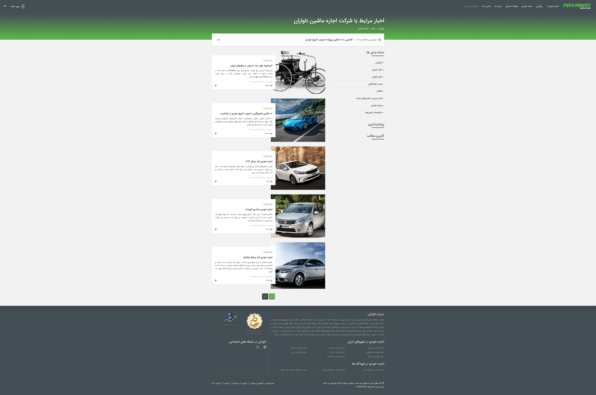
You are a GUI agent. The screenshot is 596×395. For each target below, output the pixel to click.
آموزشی (378, 62)
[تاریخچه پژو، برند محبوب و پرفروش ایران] (298, 52)
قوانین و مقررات (256, 383)
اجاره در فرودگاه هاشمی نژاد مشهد (293, 369)
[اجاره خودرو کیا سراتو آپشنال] (298, 244)
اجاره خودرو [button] (553, 6)
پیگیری (539, 6)
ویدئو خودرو (376, 105)
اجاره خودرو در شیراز (375, 356)
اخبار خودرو (377, 69)
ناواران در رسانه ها (240, 383)
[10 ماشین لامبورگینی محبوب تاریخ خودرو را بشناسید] (298, 100)
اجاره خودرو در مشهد (337, 347)
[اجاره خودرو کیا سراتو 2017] (298, 148)
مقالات (379, 91)
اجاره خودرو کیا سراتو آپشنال (257, 257)
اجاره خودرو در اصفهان (374, 352)
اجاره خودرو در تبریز (299, 352)
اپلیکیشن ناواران (471, 6)
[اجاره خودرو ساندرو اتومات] (298, 196)
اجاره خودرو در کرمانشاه (336, 356)
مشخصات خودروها (374, 112)
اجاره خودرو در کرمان (299, 347)
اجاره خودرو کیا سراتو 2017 (259, 161)
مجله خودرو (527, 6)
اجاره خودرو (269, 383)
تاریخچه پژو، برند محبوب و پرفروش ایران (251, 65)
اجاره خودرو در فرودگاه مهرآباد (333, 369)
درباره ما (498, 6)
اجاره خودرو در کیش (337, 352)
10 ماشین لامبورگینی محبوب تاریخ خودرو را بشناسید (246, 113)
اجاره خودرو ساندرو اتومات (258, 209)
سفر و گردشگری (375, 84)
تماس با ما (486, 6)
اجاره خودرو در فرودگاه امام (373, 369)
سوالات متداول (511, 6)
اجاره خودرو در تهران (375, 347)
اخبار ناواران (377, 77)
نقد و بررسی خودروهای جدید (369, 98)
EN (5, 6)
